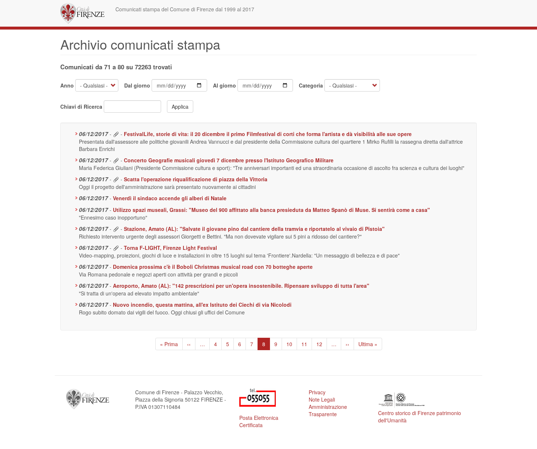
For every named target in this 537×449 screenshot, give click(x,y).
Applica (180, 106)
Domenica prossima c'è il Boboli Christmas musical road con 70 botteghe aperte (213, 266)
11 (306, 344)
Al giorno (224, 85)
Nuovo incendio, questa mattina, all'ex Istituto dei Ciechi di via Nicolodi (202, 304)
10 (291, 344)
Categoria (311, 85)
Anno (67, 85)
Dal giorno (137, 85)
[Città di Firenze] (85, 13)
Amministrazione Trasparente (328, 410)
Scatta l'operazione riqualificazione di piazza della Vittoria (195, 179)
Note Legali (322, 399)
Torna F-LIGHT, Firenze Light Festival (170, 247)
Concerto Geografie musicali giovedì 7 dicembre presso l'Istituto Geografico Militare (229, 160)
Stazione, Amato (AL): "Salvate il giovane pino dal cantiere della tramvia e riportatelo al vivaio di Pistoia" (254, 228)
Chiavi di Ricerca (81, 106)
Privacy (317, 392)
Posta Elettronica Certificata (258, 421)
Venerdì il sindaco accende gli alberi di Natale (169, 198)
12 (321, 344)
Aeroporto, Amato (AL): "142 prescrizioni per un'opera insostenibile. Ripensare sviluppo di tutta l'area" (241, 285)
